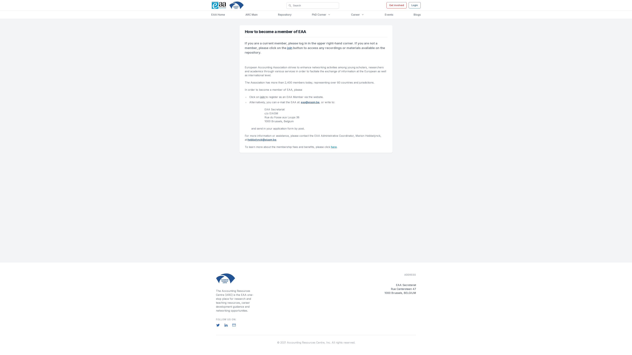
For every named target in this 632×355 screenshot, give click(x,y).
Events (389, 14)
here (334, 147)
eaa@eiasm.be (310, 102)
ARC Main (251, 14)
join (289, 48)
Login (414, 5)
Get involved (396, 5)
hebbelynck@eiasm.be (262, 139)
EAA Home (218, 14)
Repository (284, 14)
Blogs (417, 14)
